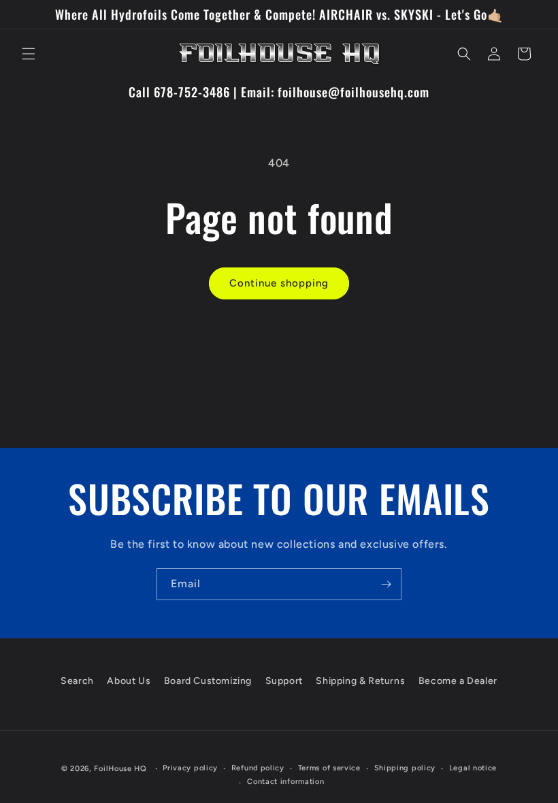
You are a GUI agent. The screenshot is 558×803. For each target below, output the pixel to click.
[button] (29, 54)
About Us (128, 681)
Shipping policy (405, 768)
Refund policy (257, 768)
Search (77, 681)
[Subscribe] (386, 584)
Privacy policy (190, 768)
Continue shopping (279, 283)
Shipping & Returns (360, 681)
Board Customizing (208, 681)
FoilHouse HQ (120, 768)
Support (284, 681)
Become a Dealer (458, 681)
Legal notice (473, 768)
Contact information (285, 781)
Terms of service (329, 768)
